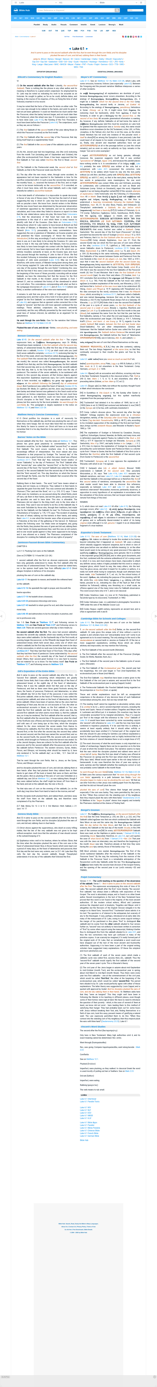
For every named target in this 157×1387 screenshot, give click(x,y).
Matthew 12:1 (66, 441)
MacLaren (48, 64)
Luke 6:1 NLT (85, 1110)
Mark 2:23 (50, 625)
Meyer (70, 64)
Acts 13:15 (62, 287)
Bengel (58, 59)
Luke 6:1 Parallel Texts (89, 1101)
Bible (16, 36)
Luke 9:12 (38, 120)
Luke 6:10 (123, 506)
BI (72, 59)
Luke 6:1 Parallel (87, 1125)
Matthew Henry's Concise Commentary (38, 414)
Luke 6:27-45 (22, 605)
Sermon (104, 64)
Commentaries (24, 36)
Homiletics (103, 62)
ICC (111, 62)
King (34, 64)
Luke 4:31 (102, 169)
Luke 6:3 (83, 359)
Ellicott (109, 59)
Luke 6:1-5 (21, 339)
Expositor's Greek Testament (96, 532)
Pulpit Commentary (91, 877)
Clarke (95, 59)
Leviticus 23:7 (23, 651)
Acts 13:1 (30, 230)
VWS (122, 64)
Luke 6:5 (127, 83)
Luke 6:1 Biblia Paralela (90, 1128)
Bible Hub (84, 1140)
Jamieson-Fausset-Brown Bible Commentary (41, 542)
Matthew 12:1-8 (32, 323)
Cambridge (86, 59)
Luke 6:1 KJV (85, 1118)
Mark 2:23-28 (45, 323)
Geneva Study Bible (28, 814)
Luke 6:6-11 (22, 579)
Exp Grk (44, 62)
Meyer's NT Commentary (94, 77)
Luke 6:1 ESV (85, 1113)
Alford (43, 59)
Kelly (121, 62)
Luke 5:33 (54, 260)
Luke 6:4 (83, 373)
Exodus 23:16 (71, 386)
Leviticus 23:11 (24, 460)
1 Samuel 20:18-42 (131, 833)
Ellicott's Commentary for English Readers (40, 77)
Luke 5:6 (83, 720)
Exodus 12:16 (43, 350)
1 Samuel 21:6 (116, 838)
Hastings (93, 62)
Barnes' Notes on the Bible (32, 437)
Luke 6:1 (25, 518)
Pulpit (96, 64)
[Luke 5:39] (3, 622)
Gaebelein (53, 62)
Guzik (76, 62)
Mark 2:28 (21, 628)
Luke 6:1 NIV (85, 1107)
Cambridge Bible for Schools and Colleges (103, 618)
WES (76, 67)
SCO (111, 64)
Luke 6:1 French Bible (89, 1133)
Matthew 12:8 (23, 625)
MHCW (63, 64)
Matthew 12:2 (44, 778)
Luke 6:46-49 (22, 614)
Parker (78, 64)
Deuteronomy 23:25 (131, 798)
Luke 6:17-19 (22, 597)
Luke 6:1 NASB (86, 1115)
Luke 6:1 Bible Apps (88, 1122)
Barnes (51, 59)
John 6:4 (53, 122)
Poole (90, 64)
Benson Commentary (29, 336)
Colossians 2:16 (69, 222)
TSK (81, 67)
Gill (65, 62)
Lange (40, 64)
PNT (84, 64)
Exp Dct (35, 62)
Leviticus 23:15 (51, 353)
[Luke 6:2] (154, 622)
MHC (56, 64)
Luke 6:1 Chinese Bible (90, 1130)
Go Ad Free (5, 1377)
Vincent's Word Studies (93, 1026)
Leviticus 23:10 (98, 245)
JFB (116, 62)
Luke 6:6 (23, 302)
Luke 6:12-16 (22, 588)
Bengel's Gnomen (90, 810)
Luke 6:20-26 (22, 601)
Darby (101, 59)
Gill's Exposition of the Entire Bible (36, 671)
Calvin (77, 59)
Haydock (84, 62)
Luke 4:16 (112, 473)
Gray (70, 62)
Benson (66, 59)
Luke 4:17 (46, 287)
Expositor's (118, 59)
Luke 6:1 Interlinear (88, 1099)
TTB (116, 64)
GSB (61, 62)
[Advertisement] (78, 1188)
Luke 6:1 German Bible (89, 1136)
